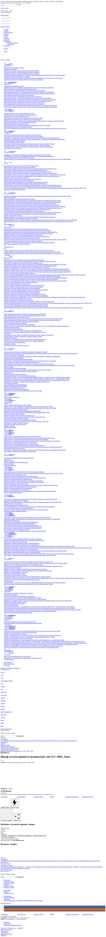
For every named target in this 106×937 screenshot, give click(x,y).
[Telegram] (8, 752)
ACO (2, 675)
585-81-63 (6, 21)
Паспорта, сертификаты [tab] (25, 835)
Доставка (6, 38)
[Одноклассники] (3, 752)
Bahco (2, 720)
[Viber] (5, 752)
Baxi (2, 726)
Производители (8, 32)
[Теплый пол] (10, 249)
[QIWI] (57, 797)
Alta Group (4, 695)
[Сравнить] (1, 761)
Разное (12, 659)
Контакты (7, 46)
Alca (2, 689)
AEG (2, 683)
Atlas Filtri (3, 714)
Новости (6, 34)
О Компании (7, 41)
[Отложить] (3, 761)
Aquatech (3, 700)
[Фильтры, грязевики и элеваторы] (10, 655)
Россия (3, 672)
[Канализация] (10, 312)
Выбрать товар (5, 807)
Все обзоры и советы (7, 865)
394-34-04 (6, 18)
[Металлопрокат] (11, 456)
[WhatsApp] (7, 752)
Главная (6, 29)
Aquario (3, 698)
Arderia (3, 706)
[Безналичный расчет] (73, 797)
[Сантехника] (10, 560)
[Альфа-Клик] (25, 797)
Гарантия (6, 40)
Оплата (6, 37)
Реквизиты (10, 44)
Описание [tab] (4, 835)
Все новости (4, 739)
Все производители (6, 729)
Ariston (3, 709)
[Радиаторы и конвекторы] (10, 227)
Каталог (6, 31)
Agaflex (3, 686)
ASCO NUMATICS (6, 712)
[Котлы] (10, 164)
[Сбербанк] (9, 797)
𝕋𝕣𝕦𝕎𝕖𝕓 (20, 928)
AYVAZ (3, 717)
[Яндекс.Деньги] (41, 797)
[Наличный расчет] (90, 797)
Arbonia (3, 703)
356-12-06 (6, 23)
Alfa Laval (3, 692)
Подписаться (20, 736)
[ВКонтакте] (1, 752)
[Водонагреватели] (11, 194)
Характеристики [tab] (12, 835)
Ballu (2, 723)
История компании (12, 43)
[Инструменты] (11, 350)
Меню (5, 51)
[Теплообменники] (11, 153)
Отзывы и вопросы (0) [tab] (39, 835)
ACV (2, 678)
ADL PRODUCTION (7, 681)
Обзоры (6, 35)
